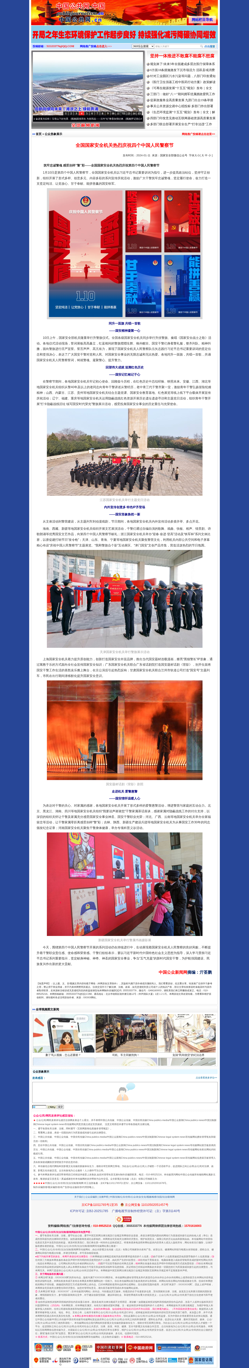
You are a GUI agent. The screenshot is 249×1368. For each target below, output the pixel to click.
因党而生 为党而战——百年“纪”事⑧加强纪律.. (56, 118)
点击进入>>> (104, 46)
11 (118, 113)
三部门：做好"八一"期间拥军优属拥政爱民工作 (182, 94)
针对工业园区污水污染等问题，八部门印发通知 (183, 76)
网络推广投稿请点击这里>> (198, 134)
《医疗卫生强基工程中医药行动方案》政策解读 (183, 82)
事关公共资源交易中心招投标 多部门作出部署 (181, 106)
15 (139, 113)
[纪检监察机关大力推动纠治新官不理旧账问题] (124, 38)
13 (128, 113)
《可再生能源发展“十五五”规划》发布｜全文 (181, 88)
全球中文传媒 (63, 11)
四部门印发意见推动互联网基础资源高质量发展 (183, 118)
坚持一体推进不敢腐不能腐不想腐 (182, 55)
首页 (39, 134)
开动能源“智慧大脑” (188, 1054)
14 (134, 113)
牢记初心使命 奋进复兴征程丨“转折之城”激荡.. (110, 118)
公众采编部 (91, 1197)
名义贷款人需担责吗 (63, 1054)
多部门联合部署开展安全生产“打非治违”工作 (181, 124)
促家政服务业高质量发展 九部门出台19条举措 (181, 100)
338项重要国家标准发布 (125, 1054)
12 (123, 113)
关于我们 (79, 1197)
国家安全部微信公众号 (173, 155)
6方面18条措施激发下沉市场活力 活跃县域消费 (182, 70)
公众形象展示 (53, 134)
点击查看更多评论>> (206, 1077)
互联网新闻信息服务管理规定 (93, 1128)
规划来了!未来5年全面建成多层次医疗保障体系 (182, 64)
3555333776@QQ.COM (60, 46)
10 (113, 113)
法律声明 (103, 1197)
